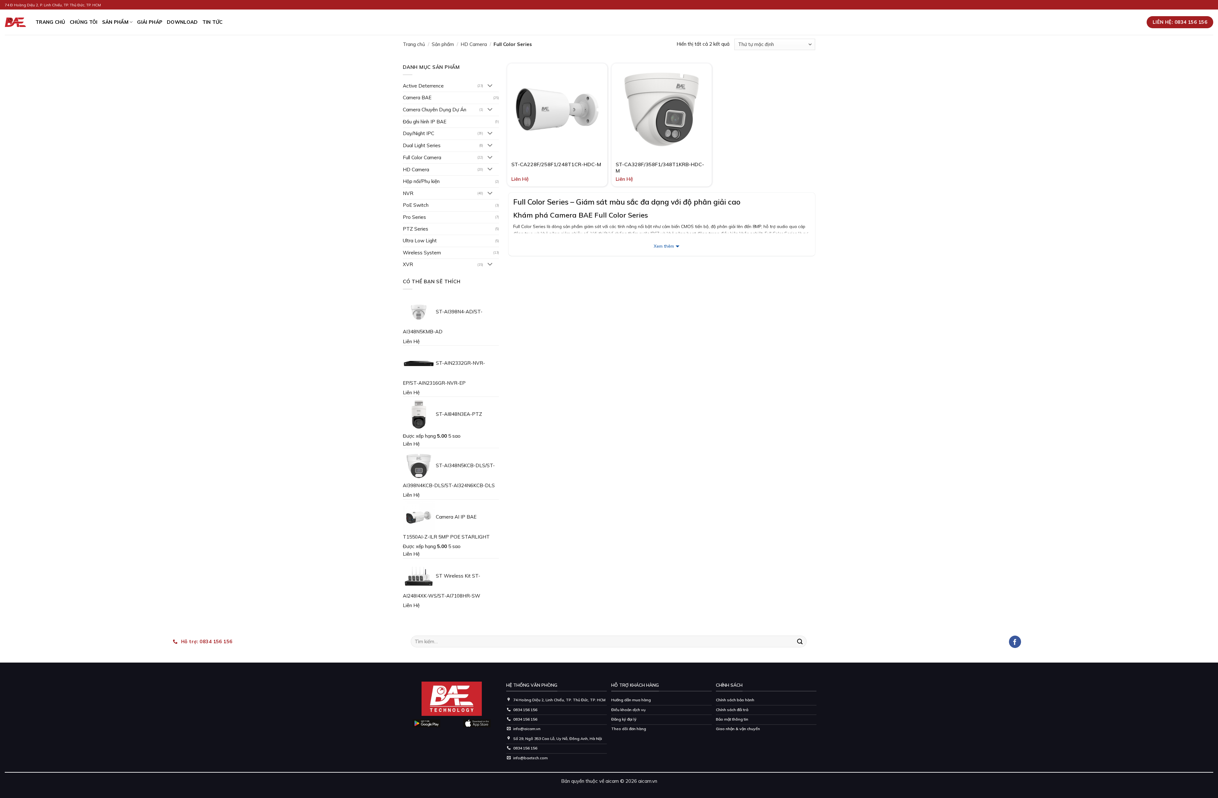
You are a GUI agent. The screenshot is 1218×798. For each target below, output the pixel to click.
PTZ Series (415, 229)
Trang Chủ (50, 22)
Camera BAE (417, 98)
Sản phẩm (115, 22)
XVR (408, 264)
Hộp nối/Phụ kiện (421, 181)
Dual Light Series (422, 145)
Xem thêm (664, 246)
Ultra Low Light (420, 241)
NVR (408, 193)
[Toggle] (490, 86)
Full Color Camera (422, 157)
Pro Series (414, 217)
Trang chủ (414, 44)
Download (182, 22)
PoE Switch (416, 205)
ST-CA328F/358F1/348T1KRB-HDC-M (660, 167)
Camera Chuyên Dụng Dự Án (434, 110)
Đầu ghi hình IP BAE (424, 122)
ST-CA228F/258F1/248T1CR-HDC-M (556, 164)
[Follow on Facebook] (1015, 642)
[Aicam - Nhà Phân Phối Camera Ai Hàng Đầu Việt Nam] (15, 22)
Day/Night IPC (418, 133)
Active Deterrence (423, 86)
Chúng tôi (84, 22)
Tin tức (212, 22)
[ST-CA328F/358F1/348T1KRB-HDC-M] (662, 109)
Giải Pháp (149, 22)
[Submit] (800, 641)
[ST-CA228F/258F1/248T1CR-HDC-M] (557, 109)
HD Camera (474, 44)
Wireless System (422, 253)
